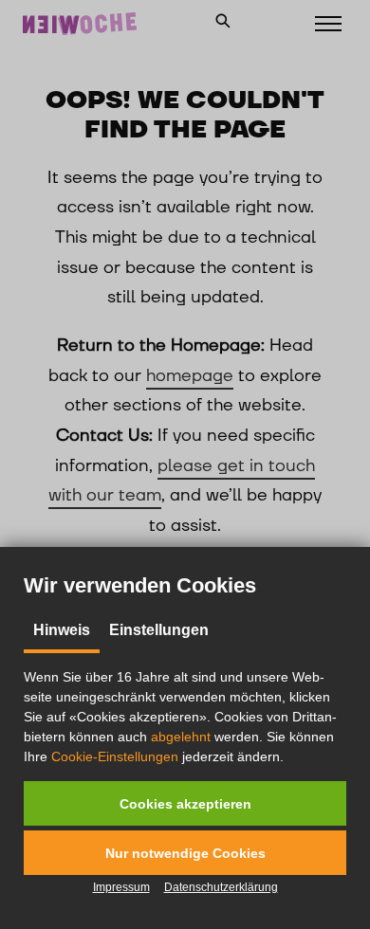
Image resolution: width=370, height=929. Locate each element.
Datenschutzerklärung (221, 887)
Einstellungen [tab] (159, 630)
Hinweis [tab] (61, 630)
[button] (185, 803)
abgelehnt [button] (181, 736)
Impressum (121, 887)
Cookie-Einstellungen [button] (114, 756)
